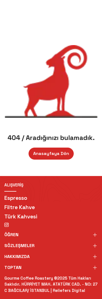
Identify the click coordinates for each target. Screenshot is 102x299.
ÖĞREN (11, 235)
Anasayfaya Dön (51, 153)
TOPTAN (12, 267)
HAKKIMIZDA (17, 256)
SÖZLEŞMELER (19, 245)
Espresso (15, 197)
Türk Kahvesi (20, 216)
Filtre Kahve (19, 207)
